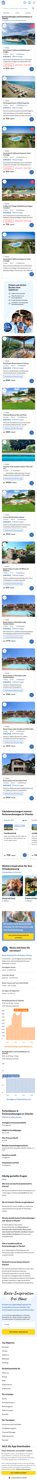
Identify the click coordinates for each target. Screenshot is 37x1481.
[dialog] (18, 1464)
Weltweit (5, 1359)
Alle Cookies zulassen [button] (18, 1473)
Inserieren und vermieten (11, 1424)
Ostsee (4, 1351)
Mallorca (5, 1355)
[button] (34, 2)
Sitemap (5, 1363)
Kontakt (5, 1414)
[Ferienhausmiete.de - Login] (30, 2)
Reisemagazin (7, 1406)
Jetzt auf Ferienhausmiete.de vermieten (18, 936)
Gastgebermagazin (9, 1428)
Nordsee (5, 1347)
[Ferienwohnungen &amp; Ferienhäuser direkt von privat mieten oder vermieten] (3, 2)
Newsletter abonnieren (18, 1332)
